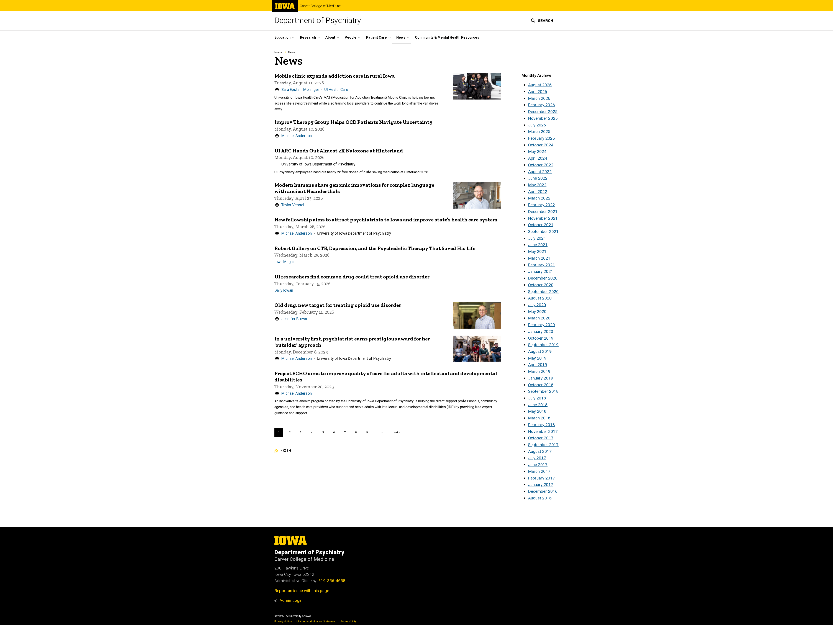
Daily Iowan (283, 290)
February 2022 (541, 204)
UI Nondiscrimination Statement (316, 621)
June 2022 (538, 178)
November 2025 (543, 118)
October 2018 (540, 384)
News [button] (400, 37)
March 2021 (539, 258)
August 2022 (540, 171)
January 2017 (540, 484)
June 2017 (538, 464)
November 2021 (543, 218)
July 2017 (537, 457)
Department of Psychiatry (317, 20)
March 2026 (539, 98)
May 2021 (537, 251)
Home (278, 52)
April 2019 (537, 364)
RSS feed (286, 450)
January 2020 (540, 331)
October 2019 (540, 338)
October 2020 (540, 284)
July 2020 (537, 304)
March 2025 (539, 131)
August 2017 (540, 451)
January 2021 (540, 271)
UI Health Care (336, 89)
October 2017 (540, 437)
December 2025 (543, 111)
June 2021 (538, 244)
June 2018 (538, 404)
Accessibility (348, 621)
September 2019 (543, 344)
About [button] (330, 37)
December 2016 (543, 491)
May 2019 (537, 358)
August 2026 (540, 84)
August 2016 (540, 498)
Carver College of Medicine (320, 6)
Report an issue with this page (301, 590)
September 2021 (543, 231)
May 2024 (537, 151)
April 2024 (537, 158)
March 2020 (539, 318)
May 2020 (537, 311)
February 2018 (541, 424)
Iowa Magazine (287, 262)
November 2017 (543, 431)
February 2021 (541, 264)
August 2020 (540, 298)
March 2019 (539, 371)
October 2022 (540, 164)
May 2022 (537, 184)
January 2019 (540, 378)
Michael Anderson (296, 136)
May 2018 (537, 411)
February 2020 (541, 324)
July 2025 (537, 125)
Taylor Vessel (292, 205)
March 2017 (539, 471)
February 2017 (541, 478)
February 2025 (541, 138)
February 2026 (541, 104)
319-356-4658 (331, 580)
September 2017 (543, 444)
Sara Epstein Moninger (300, 89)
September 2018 (543, 391)
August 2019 (540, 351)
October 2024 (540, 144)
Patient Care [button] (376, 37)
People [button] (350, 37)
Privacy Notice (283, 621)
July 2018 (537, 398)
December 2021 (543, 211)
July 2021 (537, 238)
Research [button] (308, 37)
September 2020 (543, 291)
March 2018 (539, 418)
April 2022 (537, 191)
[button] (542, 20)
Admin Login (290, 600)
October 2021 (540, 224)
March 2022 (539, 198)
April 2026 (537, 91)
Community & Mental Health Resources (447, 37)
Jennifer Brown (294, 319)
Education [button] (282, 37)
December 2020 (543, 278)
